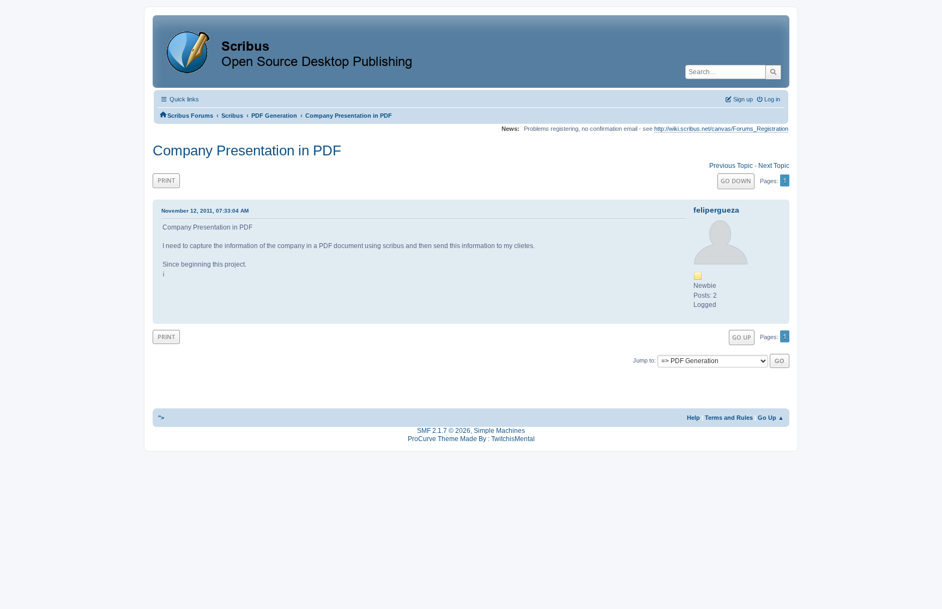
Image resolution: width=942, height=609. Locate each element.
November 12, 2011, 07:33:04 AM (205, 211)
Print (166, 180)
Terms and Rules (729, 417)
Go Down (736, 181)
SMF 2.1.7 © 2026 (443, 431)
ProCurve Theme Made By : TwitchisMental (471, 439)
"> (161, 417)
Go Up (741, 337)
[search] (773, 72)
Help (693, 417)
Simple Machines (499, 431)
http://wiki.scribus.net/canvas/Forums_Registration (721, 128)
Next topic (773, 166)
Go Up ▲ (771, 417)
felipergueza (716, 210)
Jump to (643, 360)
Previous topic (731, 166)
